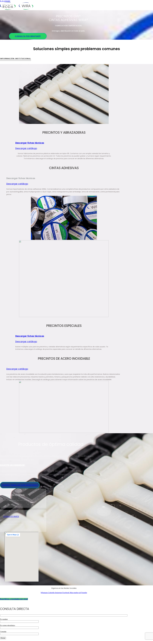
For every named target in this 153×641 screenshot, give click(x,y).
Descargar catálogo (26, 148)
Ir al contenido (5, 1)
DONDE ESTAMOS (11, 516)
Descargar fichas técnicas (29, 142)
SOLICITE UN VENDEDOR (12, 465)
